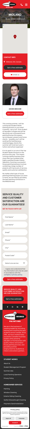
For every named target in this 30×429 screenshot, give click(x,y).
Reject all (8, 418)
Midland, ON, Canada (13, 62)
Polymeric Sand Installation (14, 403)
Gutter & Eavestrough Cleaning (15, 400)
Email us (16, 74)
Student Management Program (15, 367)
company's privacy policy (13, 274)
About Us (7, 363)
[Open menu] (26, 4)
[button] (15, 37)
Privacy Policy (9, 378)
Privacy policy (5, 426)
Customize (21, 418)
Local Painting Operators (13, 374)
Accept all (15, 422)
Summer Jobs (8, 371)
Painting (7, 388)
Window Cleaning (10, 392)
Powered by (16, 426)
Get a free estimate (15, 67)
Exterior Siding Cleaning (12, 396)
